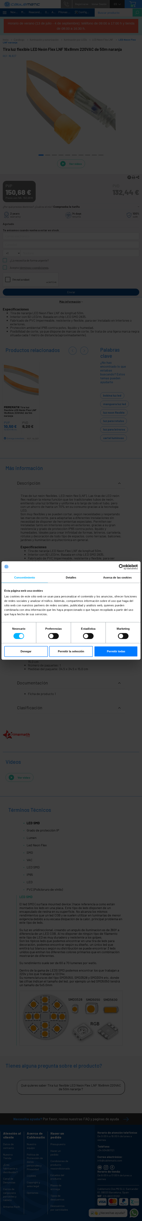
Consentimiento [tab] (24, 577)
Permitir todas (116, 651)
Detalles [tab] (71, 577)
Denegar (26, 651)
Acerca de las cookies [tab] (117, 577)
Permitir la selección (71, 651)
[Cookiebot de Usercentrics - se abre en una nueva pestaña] (121, 567)
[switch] (53, 636)
